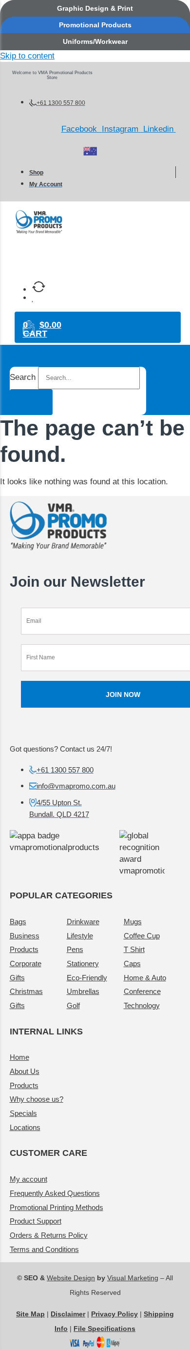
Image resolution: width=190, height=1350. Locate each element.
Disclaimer (68, 1314)
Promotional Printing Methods (56, 1207)
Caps (132, 963)
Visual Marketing (132, 1278)
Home (19, 1057)
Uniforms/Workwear (95, 41)
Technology (142, 1005)
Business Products (24, 943)
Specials (23, 1113)
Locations (25, 1127)
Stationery (83, 963)
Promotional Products (95, 25)
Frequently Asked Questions (55, 1193)
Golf (73, 1005)
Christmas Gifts (26, 998)
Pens (75, 949)
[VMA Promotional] (90, 151)
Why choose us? (36, 1099)
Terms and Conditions (44, 1249)
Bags (18, 921)
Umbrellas (83, 991)
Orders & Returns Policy (49, 1235)
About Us (24, 1071)
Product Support (35, 1221)
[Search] (31, 402)
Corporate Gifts (25, 970)
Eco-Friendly (87, 977)
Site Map (30, 1314)
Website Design (71, 1278)
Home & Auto (145, 977)
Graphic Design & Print (95, 8)
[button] (99, 255)
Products (24, 1085)
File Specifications (104, 1328)
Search (23, 377)
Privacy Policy (114, 1314)
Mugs (133, 921)
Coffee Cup (142, 936)
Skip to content (27, 55)
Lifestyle (80, 936)
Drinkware (83, 921)
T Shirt (134, 949)
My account (28, 1179)
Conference (142, 991)
